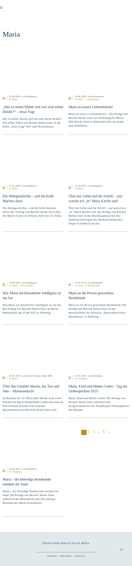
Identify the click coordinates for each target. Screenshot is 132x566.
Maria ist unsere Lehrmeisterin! (91, 107)
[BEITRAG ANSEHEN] (33, 73)
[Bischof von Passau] (19, 9)
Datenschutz (66, 556)
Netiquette (52, 556)
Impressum (80, 556)
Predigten (82, 378)
